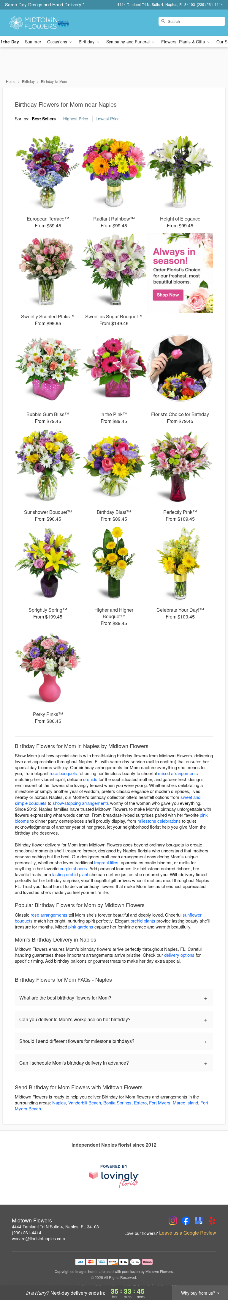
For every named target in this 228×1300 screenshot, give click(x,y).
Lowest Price (108, 119)
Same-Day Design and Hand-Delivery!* (45, 4)
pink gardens (80, 926)
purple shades (73, 868)
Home (10, 81)
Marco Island (185, 1102)
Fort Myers (159, 1102)
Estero (140, 1102)
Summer (33, 42)
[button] (212, 1274)
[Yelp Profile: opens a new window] (212, 1220)
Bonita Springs (117, 1102)
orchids (90, 779)
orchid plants (143, 920)
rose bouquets (63, 773)
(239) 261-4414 (26, 1233)
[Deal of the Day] (180, 273)
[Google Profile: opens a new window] (199, 1220)
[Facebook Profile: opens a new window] (186, 1220)
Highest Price (75, 119)
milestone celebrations (159, 821)
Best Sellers (44, 119)
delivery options (179, 955)
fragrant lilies (106, 862)
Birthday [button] (87, 42)
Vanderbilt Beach (84, 1102)
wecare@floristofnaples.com (38, 1238)
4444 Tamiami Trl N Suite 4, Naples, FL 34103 (55, 1227)
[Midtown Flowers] (39, 23)
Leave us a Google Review (187, 1233)
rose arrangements (49, 915)
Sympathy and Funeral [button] (128, 42)
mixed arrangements (178, 773)
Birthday (28, 81)
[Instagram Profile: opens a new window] (173, 1220)
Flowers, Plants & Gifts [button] (183, 42)
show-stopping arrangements (81, 803)
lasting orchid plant (70, 874)
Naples (59, 1102)
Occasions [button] (57, 42)
